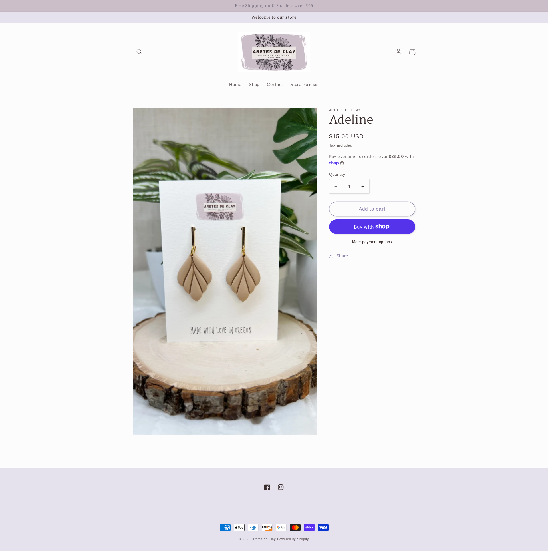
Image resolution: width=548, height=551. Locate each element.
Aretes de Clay (264, 539)
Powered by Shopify (293, 539)
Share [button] (342, 255)
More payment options (372, 241)
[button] (139, 52)
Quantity (337, 174)
